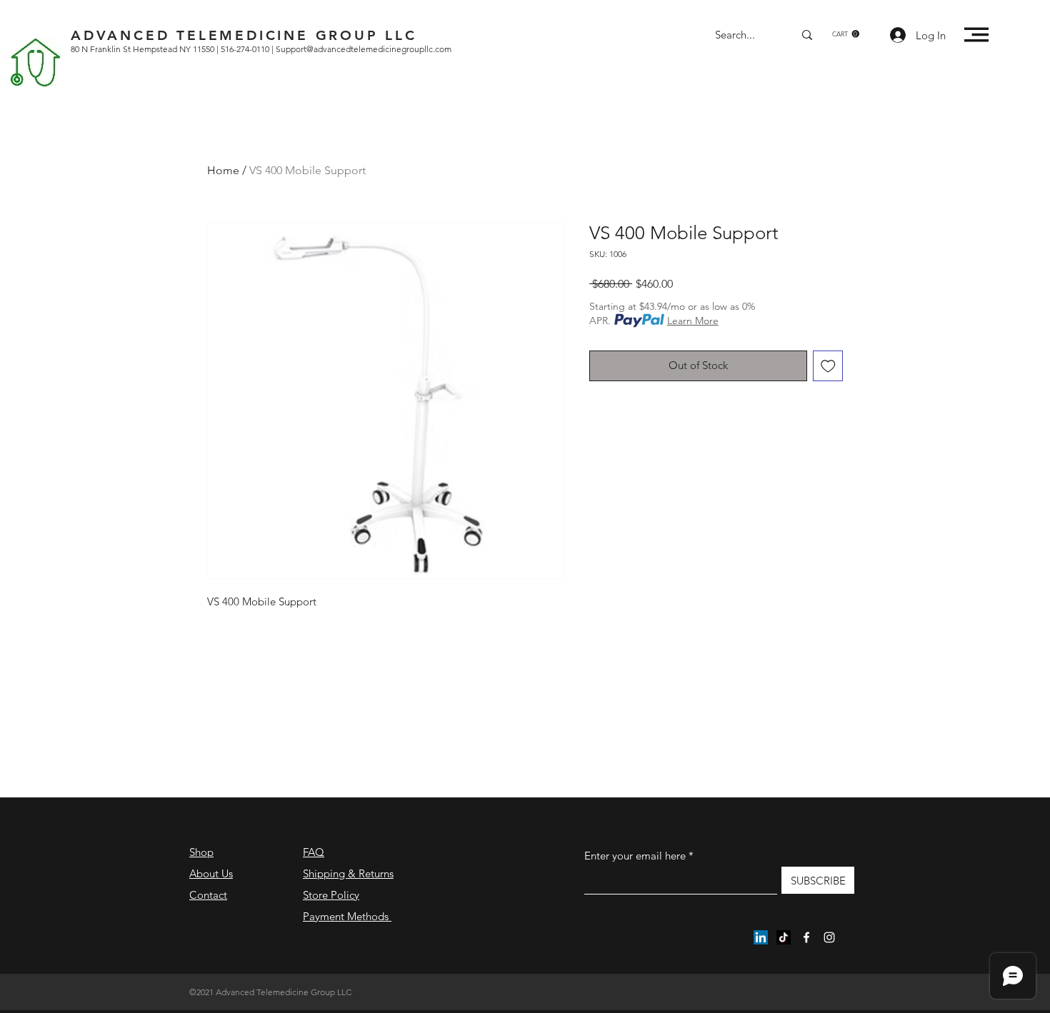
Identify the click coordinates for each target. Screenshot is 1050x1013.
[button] (845, 34)
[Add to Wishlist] (828, 366)
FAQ (313, 852)
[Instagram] (829, 937)
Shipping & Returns (348, 873)
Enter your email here (635, 855)
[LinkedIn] (761, 937)
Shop (201, 852)
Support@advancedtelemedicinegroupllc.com (363, 49)
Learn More (693, 320)
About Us (211, 873)
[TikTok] (783, 937)
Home (223, 170)
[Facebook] (806, 937)
